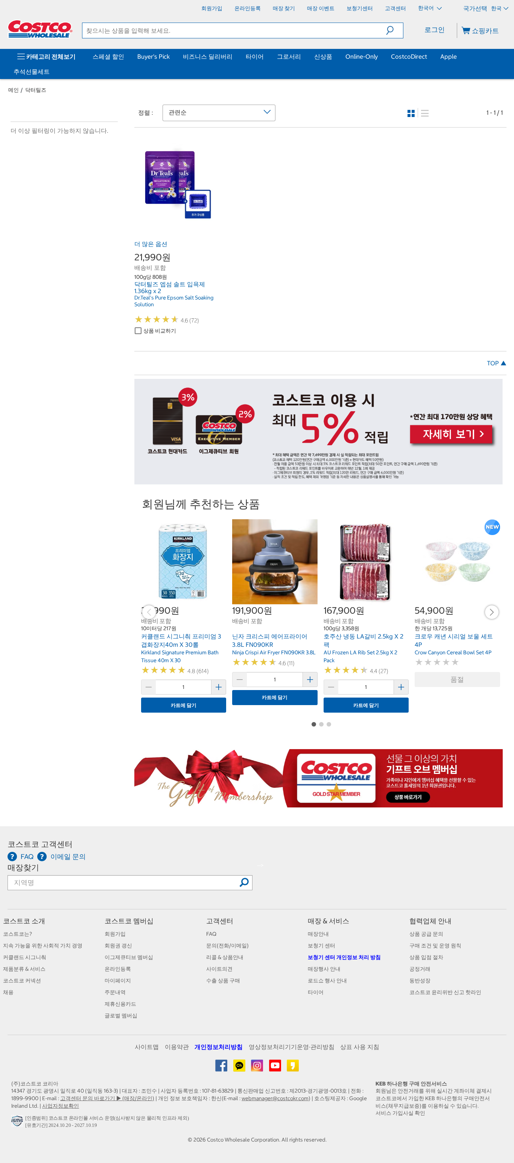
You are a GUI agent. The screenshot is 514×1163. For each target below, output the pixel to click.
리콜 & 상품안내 (224, 957)
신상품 (323, 56)
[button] (394, 30)
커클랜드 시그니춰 (24, 957)
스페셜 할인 (108, 56)
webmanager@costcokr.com (275, 1098)
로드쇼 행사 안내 (327, 980)
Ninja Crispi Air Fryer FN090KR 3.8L (274, 652)
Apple (448, 56)
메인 (13, 90)
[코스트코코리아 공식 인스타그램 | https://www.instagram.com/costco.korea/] (257, 1068)
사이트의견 (219, 968)
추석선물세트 (32, 71)
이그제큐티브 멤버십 (129, 957)
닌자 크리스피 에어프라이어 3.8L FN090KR (269, 640)
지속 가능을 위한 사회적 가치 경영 (42, 945)
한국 (496, 8)
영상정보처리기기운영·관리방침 (292, 1047)
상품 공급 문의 (426, 933)
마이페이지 (118, 980)
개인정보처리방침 (219, 1047)
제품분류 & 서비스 (24, 968)
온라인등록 (118, 968)
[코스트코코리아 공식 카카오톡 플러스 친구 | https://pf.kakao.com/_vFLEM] (239, 1068)
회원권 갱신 (118, 945)
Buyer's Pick (153, 56)
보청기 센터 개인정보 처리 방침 (344, 957)
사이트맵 (147, 1047)
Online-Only (361, 56)
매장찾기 (23, 867)
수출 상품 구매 (223, 980)
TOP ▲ (496, 363)
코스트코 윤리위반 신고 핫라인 (445, 992)
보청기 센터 (321, 945)
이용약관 (177, 1047)
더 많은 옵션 (150, 244)
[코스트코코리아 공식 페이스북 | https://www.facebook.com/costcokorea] (221, 1068)
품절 (457, 679)
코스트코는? (17, 933)
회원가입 (115, 933)
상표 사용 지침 (359, 1047)
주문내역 (115, 992)
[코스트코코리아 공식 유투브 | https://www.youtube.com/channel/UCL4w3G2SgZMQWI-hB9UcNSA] (275, 1068)
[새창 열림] (18, 1123)
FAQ (211, 933)
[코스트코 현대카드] (318, 480)
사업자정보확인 (60, 1105)
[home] (40, 29)
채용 (8, 992)
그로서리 (289, 56)
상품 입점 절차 (426, 957)
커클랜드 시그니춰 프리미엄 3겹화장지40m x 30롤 (181, 640)
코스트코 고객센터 (40, 844)
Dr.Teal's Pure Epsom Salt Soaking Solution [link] (173, 301)
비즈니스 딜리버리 (208, 56)
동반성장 (419, 980)
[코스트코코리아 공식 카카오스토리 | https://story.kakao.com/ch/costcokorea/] (293, 1068)
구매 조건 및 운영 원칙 (435, 945)
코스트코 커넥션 (22, 980)
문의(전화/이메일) (227, 945)
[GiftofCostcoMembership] (318, 803)
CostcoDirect (409, 56)
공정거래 (419, 968)
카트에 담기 (183, 705)
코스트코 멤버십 (129, 921)
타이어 (255, 56)
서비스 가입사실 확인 (400, 1113)
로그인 (434, 29)
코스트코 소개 (24, 921)
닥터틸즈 (35, 90)
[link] (175, 220)
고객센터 (219, 921)
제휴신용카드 (120, 1003)
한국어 (426, 8)
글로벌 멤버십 (121, 1015)
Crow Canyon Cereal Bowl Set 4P (453, 652)
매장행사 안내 (324, 968)
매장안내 (318, 933)
